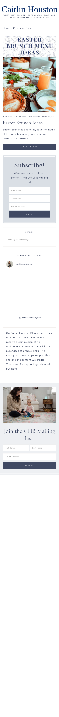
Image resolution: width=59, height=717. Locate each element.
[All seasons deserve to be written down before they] (41, 291)
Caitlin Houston (29, 9)
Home (6, 28)
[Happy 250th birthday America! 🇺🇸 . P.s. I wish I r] (17, 305)
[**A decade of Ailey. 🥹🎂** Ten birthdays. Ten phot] (17, 277)
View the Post (29, 147)
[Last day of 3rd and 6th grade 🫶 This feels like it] (41, 305)
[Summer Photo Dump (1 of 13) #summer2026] (17, 291)
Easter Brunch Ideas (23, 123)
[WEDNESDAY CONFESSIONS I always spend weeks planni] (41, 277)
